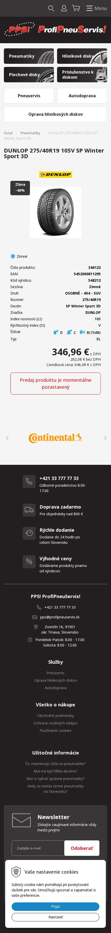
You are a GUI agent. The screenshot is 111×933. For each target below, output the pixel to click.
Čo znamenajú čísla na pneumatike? (55, 763)
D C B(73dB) (80, 332)
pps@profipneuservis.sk (60, 617)
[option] (55, 438)
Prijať (55, 906)
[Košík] (77, 8)
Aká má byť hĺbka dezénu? (55, 771)
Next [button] (104, 438)
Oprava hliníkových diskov (55, 680)
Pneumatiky (30, 132)
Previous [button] (6, 438)
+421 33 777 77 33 (60, 607)
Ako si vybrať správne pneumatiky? (56, 778)
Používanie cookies (55, 730)
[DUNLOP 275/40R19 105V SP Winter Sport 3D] (55, 212)
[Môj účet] (64, 8)
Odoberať (82, 848)
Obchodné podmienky (55, 715)
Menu (100, 8)
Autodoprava (56, 687)
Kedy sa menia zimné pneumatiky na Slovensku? (55, 789)
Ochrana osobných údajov (55, 723)
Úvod (8, 132)
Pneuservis (55, 672)
